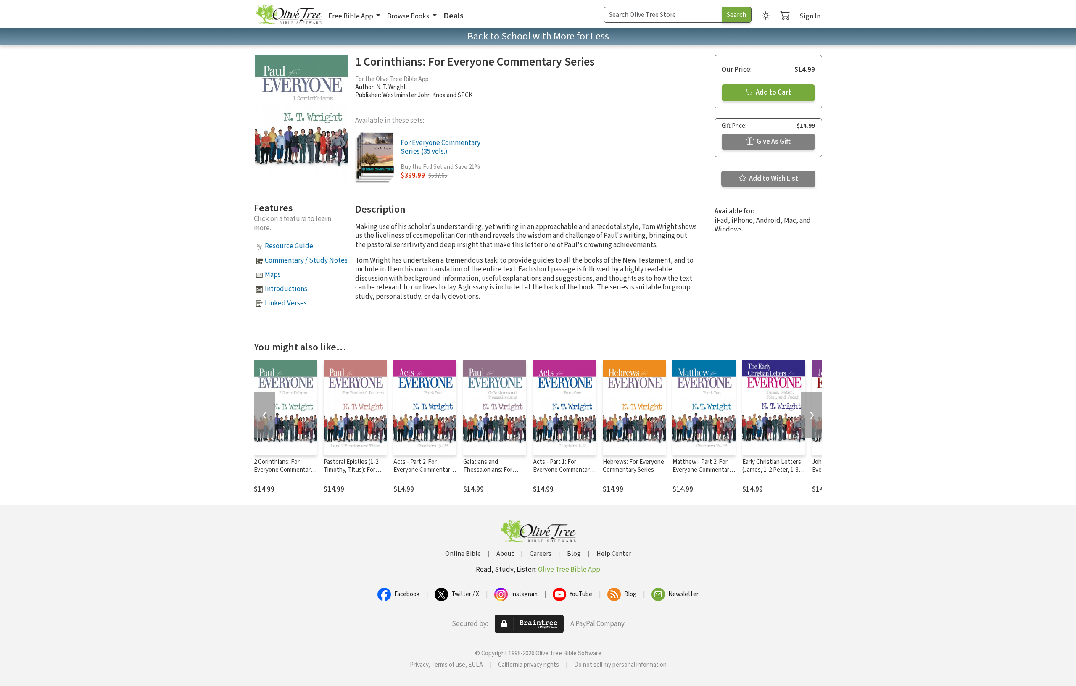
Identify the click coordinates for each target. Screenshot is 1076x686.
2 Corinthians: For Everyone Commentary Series (284, 469)
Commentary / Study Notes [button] (306, 260)
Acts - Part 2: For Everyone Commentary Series (423, 469)
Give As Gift (773, 142)
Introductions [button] (286, 289)
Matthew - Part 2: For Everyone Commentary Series (702, 469)
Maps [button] (273, 275)
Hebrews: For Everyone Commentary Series (633, 465)
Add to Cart (772, 92)
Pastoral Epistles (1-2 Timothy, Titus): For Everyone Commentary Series (353, 473)
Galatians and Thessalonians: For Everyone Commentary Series (493, 473)
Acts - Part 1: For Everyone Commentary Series (563, 469)
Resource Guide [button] (289, 246)
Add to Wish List (773, 178)
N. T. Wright (391, 87)
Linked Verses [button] (286, 303)
